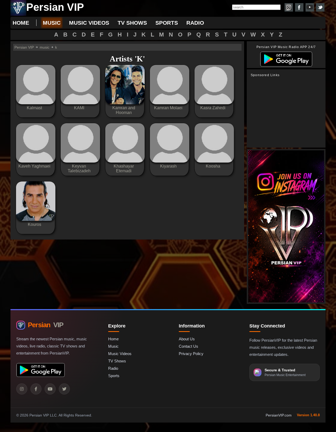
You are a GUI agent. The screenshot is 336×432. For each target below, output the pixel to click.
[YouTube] (50, 388)
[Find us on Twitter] (320, 7)
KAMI (79, 108)
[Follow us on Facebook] (299, 7)
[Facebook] (35, 388)
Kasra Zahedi (212, 108)
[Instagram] (21, 388)
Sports (113, 375)
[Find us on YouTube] (310, 7)
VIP (45, 325)
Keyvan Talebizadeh (79, 168)
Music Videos (120, 353)
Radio (113, 368)
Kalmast (34, 108)
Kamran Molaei (168, 108)
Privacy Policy (191, 353)
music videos (89, 23)
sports (166, 23)
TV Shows (117, 361)
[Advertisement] (287, 112)
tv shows (132, 23)
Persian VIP (24, 47)
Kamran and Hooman (123, 110)
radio (195, 23)
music (52, 23)
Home (21, 23)
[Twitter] (64, 388)
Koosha (213, 166)
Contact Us (188, 346)
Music (113, 346)
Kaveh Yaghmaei (34, 166)
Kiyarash (168, 166)
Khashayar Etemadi (124, 168)
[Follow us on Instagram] (289, 7)
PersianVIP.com (279, 415)
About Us (187, 339)
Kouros (34, 224)
